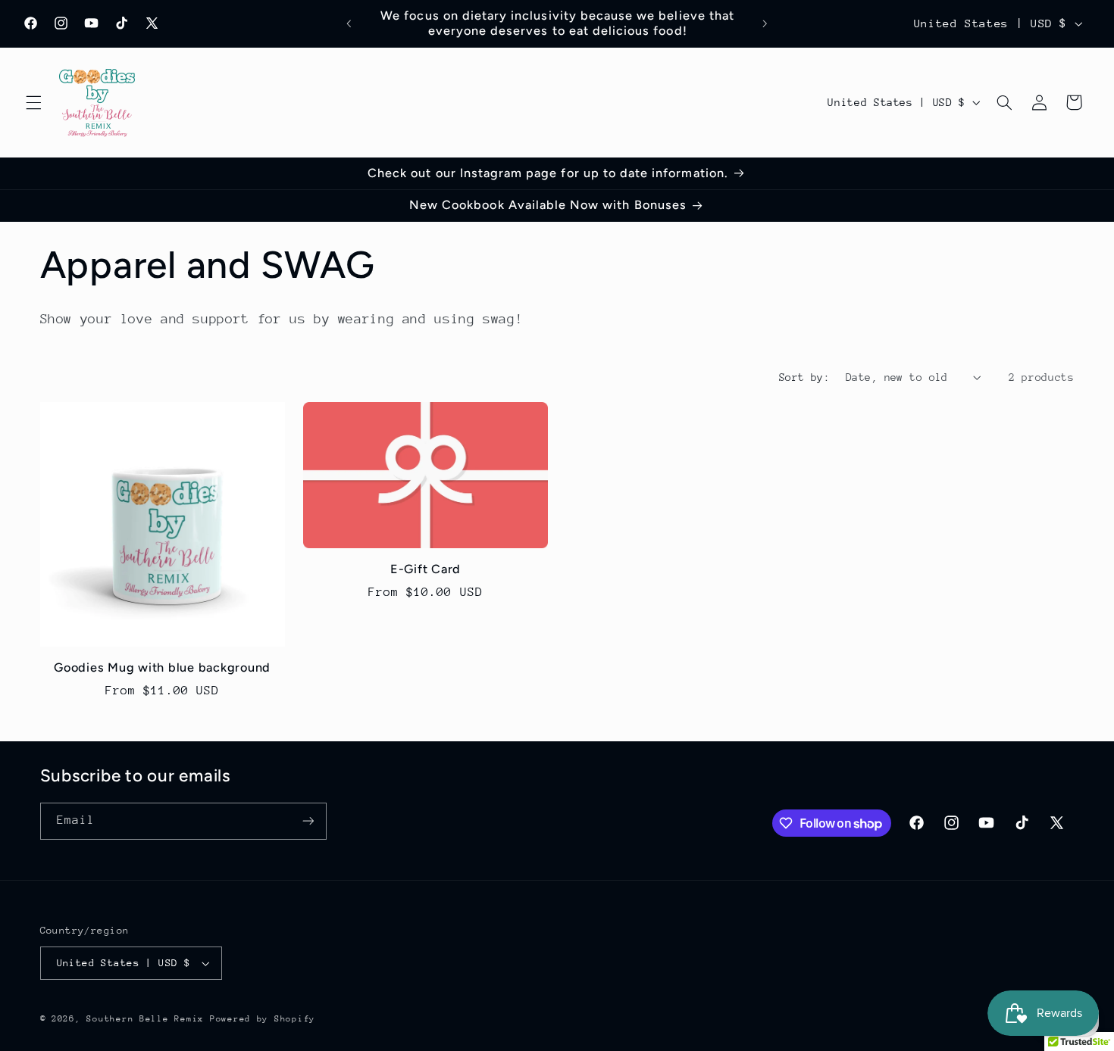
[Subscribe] (307, 821)
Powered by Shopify (262, 1019)
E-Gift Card (425, 569)
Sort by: (804, 377)
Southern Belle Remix (145, 1019)
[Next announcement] (764, 23)
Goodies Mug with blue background (162, 668)
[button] (33, 102)
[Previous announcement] (349, 23)
